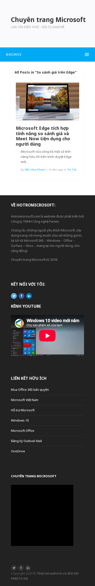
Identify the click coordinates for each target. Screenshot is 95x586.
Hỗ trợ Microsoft (23, 410)
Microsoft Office (22, 430)
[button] (47, 54)
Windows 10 (20, 420)
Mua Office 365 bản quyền (30, 389)
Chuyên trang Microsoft (34, 476)
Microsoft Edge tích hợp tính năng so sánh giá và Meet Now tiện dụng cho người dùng (43, 136)
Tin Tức (72, 169)
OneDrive (18, 451)
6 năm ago (56, 169)
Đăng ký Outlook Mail (26, 441)
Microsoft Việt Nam (24, 400)
